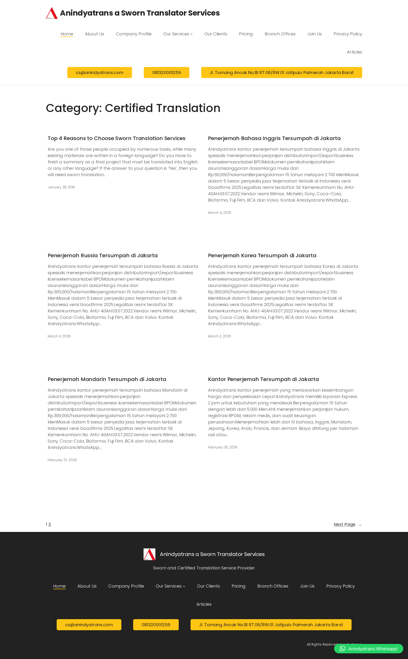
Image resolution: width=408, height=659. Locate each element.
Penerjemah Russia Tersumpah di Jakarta (103, 256)
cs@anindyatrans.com (99, 72)
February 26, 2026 (222, 447)
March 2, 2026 (219, 336)
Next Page (348, 524)
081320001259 (166, 72)
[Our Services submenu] (191, 34)
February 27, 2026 (62, 460)
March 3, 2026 (59, 336)
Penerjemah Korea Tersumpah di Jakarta (262, 256)
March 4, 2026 (219, 212)
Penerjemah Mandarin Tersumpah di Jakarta (107, 379)
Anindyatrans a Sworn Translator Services (140, 13)
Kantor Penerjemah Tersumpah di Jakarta (263, 379)
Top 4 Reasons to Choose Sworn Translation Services (117, 138)
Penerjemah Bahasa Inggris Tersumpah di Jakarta (274, 138)
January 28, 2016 (61, 187)
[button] (368, 648)
